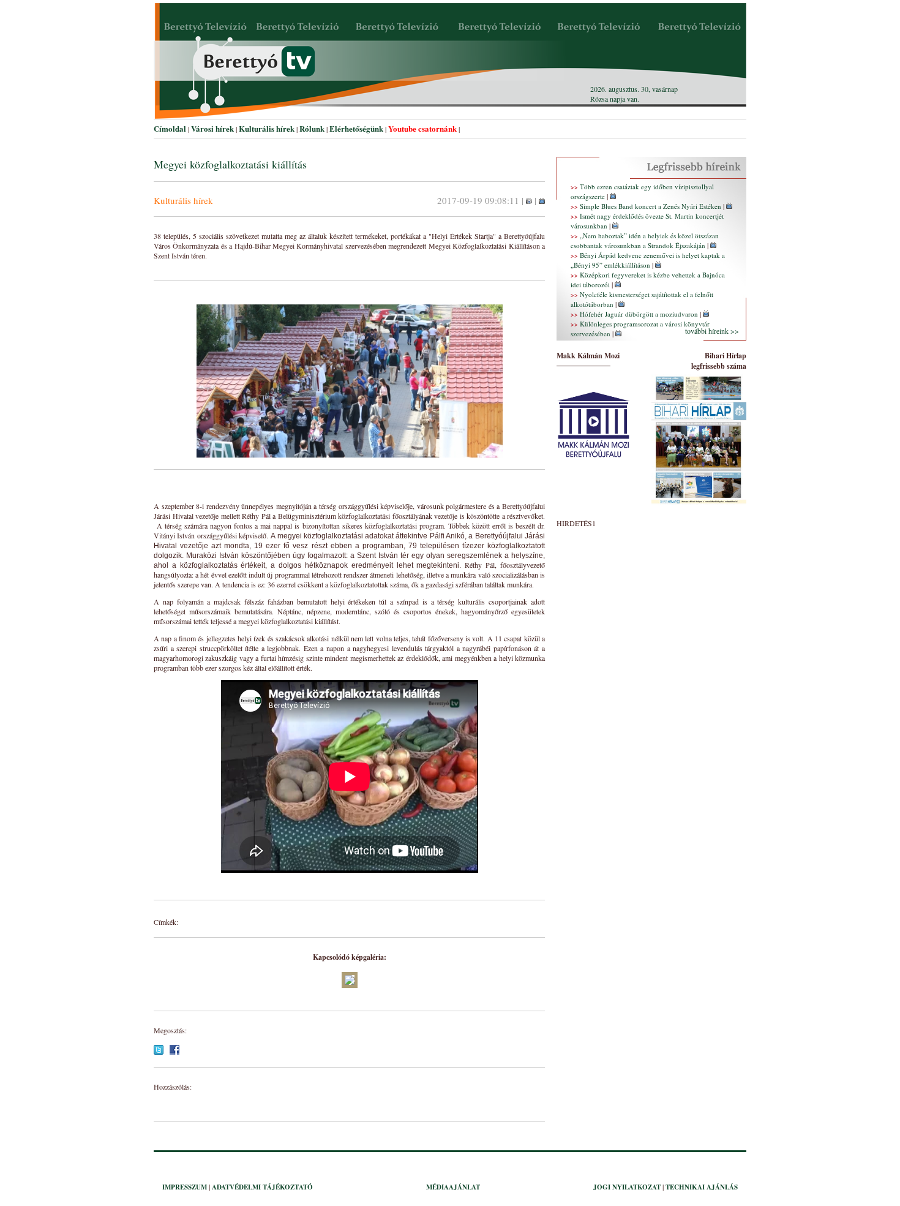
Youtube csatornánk (422, 128)
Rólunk (311, 128)
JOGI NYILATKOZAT (627, 1187)
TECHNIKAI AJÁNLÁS (702, 1187)
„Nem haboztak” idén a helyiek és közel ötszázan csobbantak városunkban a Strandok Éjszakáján (645, 240)
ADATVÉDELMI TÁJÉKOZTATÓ (262, 1187)
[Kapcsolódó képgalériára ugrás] (529, 201)
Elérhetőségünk (356, 128)
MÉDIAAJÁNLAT (453, 1187)
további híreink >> (712, 331)
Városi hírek (212, 128)
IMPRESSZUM (184, 1187)
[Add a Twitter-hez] (158, 1052)
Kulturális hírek (266, 128)
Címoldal (170, 128)
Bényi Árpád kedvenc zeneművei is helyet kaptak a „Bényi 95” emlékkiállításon (648, 260)
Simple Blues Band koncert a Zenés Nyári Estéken (650, 206)
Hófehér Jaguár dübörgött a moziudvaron (639, 313)
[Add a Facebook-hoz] (174, 1052)
